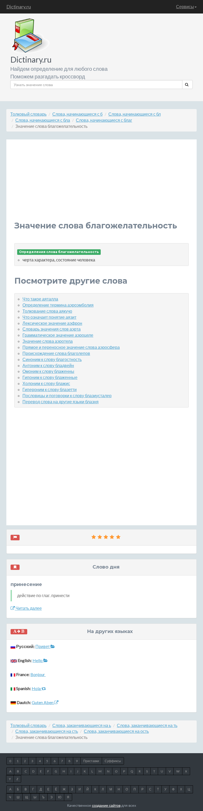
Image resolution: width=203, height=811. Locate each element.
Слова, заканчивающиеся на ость (116, 731)
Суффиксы (113, 761)
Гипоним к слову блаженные (49, 377)
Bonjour (38, 674)
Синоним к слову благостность (52, 359)
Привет (42, 646)
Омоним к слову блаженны (48, 371)
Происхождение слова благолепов (56, 353)
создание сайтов (106, 805)
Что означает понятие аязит (49, 317)
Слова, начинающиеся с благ (104, 120)
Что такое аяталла (40, 298)
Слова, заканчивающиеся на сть (46, 731)
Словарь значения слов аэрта (51, 328)
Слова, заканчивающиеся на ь (81, 725)
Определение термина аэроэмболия (58, 304)
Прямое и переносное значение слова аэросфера (71, 347)
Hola (36, 688)
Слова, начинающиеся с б (77, 113)
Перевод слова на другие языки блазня (60, 401)
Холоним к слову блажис (46, 383)
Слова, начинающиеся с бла (42, 120)
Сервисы (185, 6)
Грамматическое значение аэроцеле (57, 334)
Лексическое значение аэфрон (52, 323)
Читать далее (28, 608)
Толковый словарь (28, 113)
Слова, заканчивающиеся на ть (147, 725)
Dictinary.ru (18, 7)
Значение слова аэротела (47, 341)
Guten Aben (43, 702)
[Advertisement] (101, 184)
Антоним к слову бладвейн (48, 365)
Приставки (91, 761)
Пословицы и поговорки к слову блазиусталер (67, 395)
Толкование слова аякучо (47, 310)
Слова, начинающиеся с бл (134, 113)
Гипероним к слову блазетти (49, 389)
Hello (38, 660)
